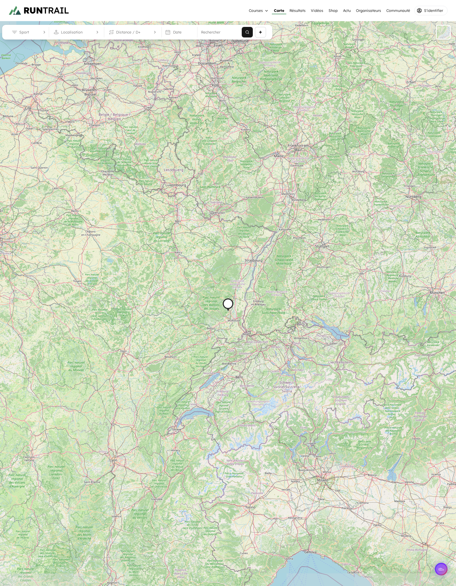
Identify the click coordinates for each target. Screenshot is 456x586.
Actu (347, 10)
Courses (256, 10)
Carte (279, 10)
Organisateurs (368, 10)
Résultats (297, 10)
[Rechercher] (247, 32)
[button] (228, 304)
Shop (333, 10)
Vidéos (317, 10)
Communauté (398, 10)
